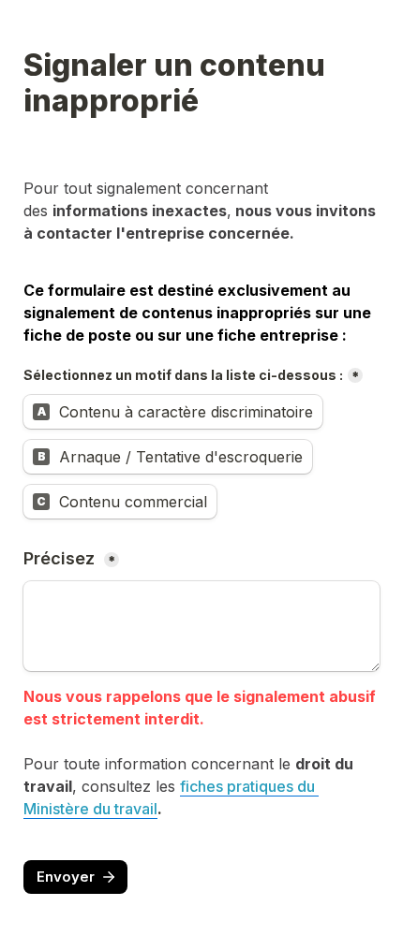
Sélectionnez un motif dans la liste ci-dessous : (183, 375)
